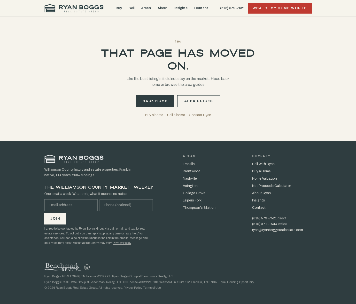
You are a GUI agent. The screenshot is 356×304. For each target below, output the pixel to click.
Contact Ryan (200, 115)
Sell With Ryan (263, 164)
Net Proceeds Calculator (271, 186)
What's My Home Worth (280, 8)
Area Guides (198, 101)
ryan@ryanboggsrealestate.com (277, 230)
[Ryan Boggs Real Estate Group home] (74, 8)
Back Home (155, 101)
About (163, 8)
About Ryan (261, 193)
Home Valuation (264, 178)
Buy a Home (261, 171)
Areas (146, 8)
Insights (180, 8)
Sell (131, 8)
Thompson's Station (199, 207)
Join (55, 218)
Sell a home (176, 115)
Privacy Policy (122, 243)
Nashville (190, 178)
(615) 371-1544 (264, 224)
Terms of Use (152, 287)
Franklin (189, 164)
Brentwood (191, 171)
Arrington (190, 186)
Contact (201, 8)
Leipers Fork (192, 200)
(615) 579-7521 (232, 8)
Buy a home (154, 115)
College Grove (194, 193)
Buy (119, 8)
